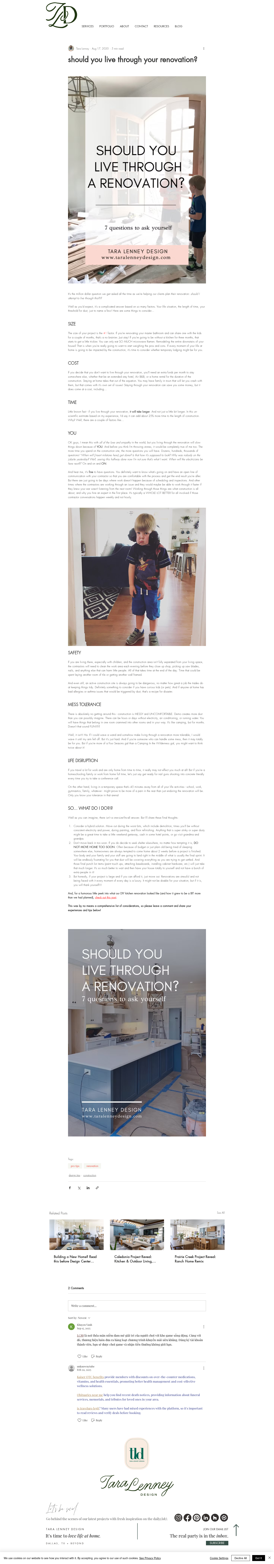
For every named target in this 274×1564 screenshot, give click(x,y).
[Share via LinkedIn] (88, 1188)
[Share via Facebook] (70, 1188)
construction (89, 1175)
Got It (258, 1558)
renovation (92, 1166)
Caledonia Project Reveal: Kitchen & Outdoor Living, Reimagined (133, 1258)
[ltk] (224, 1518)
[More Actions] (203, 1326)
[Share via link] (97, 1188)
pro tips (75, 1166)
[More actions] (203, 48)
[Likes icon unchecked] (79, 1356)
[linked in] (206, 1518)
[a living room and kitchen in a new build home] (76, 1234)
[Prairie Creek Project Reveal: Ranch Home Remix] (197, 1234)
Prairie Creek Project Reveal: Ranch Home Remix (195, 1258)
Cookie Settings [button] (219, 1558)
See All (221, 1212)
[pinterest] (197, 1518)
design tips (74, 1175)
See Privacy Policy (150, 1558)
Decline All (240, 1558)
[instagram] (178, 1518)
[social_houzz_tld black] (215, 1518)
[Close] (269, 1558)
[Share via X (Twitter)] (79, 1188)
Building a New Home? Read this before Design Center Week (75, 1258)
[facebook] (187, 1518)
